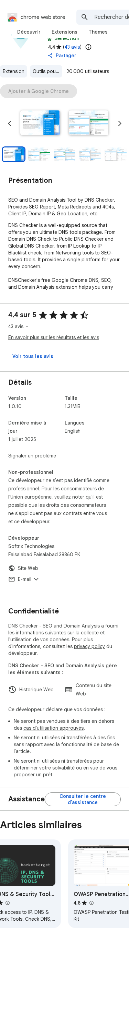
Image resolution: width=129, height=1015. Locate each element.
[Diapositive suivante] (120, 123)
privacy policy (89, 646)
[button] (40, 123)
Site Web (28, 568)
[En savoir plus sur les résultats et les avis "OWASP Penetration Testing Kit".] (91, 903)
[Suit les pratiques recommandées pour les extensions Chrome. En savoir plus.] (49, 38)
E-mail (24, 579)
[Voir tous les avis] (32, 356)
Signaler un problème (32, 456)
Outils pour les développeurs (47, 71)
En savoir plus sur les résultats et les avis (53, 337)
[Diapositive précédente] (10, 123)
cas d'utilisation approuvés (53, 728)
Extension (13, 71)
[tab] (29, 32)
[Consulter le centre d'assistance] (83, 799)
